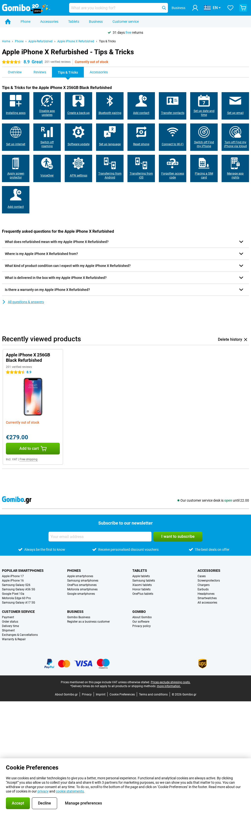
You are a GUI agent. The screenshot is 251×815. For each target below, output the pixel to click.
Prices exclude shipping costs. (170, 682)
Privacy (87, 694)
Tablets (73, 21)
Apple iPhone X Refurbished (75, 41)
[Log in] (195, 8)
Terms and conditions (153, 694)
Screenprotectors (209, 580)
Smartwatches (207, 598)
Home (6, 41)
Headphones (206, 593)
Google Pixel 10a (13, 593)
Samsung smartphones (82, 580)
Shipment (8, 630)
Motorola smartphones (82, 589)
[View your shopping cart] (243, 8)
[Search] (164, 8)
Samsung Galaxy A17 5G (18, 602)
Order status (10, 621)
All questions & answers (26, 302)
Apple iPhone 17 (13, 576)
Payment (8, 617)
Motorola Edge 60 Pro (16, 598)
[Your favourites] (230, 8)
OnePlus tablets (142, 593)
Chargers (204, 585)
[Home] (8, 21)
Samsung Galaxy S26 (16, 585)
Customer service (126, 21)
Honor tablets (141, 589)
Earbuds (203, 589)
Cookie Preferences (122, 694)
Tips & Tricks (107, 41)
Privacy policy (141, 626)
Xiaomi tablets (142, 585)
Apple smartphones (80, 576)
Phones (74, 571)
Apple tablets (141, 576)
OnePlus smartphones (82, 585)
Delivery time (10, 626)
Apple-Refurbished (40, 41)
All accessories (207, 602)
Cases (202, 576)
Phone (25, 21)
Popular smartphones (23, 571)
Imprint (100, 694)
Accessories (49, 21)
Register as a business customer (88, 621)
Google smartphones (81, 593)
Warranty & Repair (14, 639)
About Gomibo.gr (66, 694)
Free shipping (29, 459)
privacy (43, 791)
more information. (169, 686)
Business (96, 21)
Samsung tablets (143, 580)
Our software (140, 621)
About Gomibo (142, 617)
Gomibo (139, 612)
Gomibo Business (78, 617)
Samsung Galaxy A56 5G (18, 589)
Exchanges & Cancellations (20, 635)
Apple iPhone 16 (13, 580)
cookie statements (70, 791)
